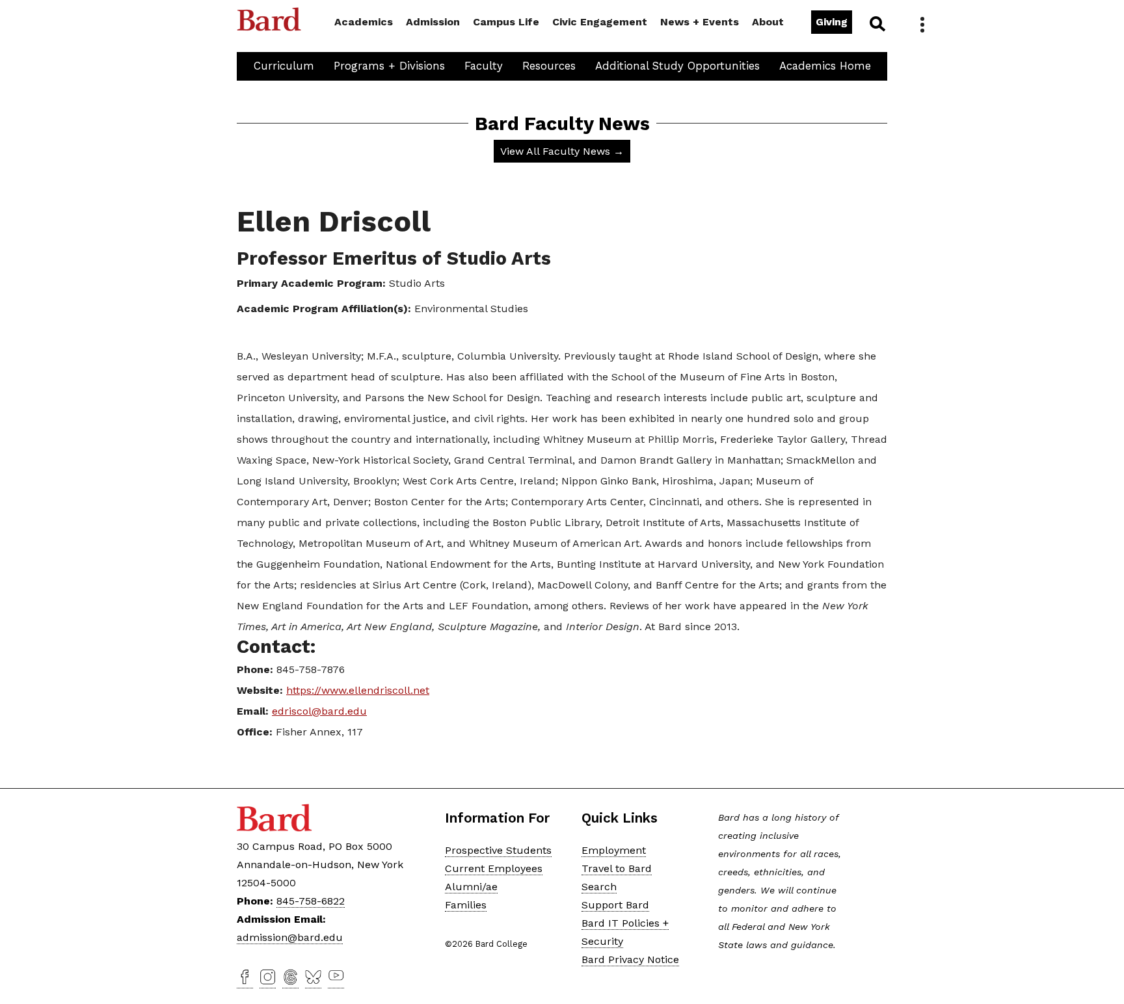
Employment (614, 850)
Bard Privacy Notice (630, 959)
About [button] (768, 22)
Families (466, 905)
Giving (832, 22)
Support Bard (615, 905)
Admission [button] (433, 22)
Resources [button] (549, 65)
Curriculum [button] (284, 65)
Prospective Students (498, 850)
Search (876, 23)
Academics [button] (363, 22)
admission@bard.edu (290, 937)
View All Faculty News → (562, 151)
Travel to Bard (617, 868)
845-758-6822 (310, 901)
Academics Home (825, 65)
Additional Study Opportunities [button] (677, 65)
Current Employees (493, 868)
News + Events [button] (699, 22)
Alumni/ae (471, 886)
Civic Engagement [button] (599, 22)
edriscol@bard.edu (319, 711)
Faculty (483, 65)
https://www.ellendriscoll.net (357, 690)
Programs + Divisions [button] (389, 65)
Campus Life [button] (506, 22)
